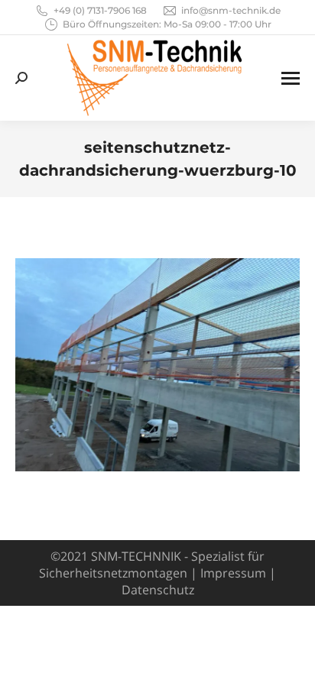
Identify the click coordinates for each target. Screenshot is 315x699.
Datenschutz (158, 589)
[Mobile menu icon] (290, 78)
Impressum (233, 573)
